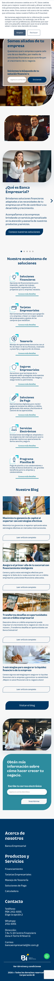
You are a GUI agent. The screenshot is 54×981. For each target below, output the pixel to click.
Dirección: (10, 930)
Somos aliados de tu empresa (25, 43)
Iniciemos (37, 80)
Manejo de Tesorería (16, 880)
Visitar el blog (27, 705)
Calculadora (11, 891)
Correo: (9, 942)
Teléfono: (10, 908)
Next (51, 201)
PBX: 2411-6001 (13, 911)
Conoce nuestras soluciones (24, 231)
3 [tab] (27, 251)
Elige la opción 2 (14, 914)
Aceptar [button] (19, 33)
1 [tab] (21, 251)
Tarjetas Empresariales (18, 874)
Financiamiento (14, 868)
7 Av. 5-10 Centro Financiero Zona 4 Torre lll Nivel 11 (20, 934)
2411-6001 (10, 923)
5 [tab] (33, 251)
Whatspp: (10, 920)
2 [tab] (24, 251)
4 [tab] (30, 251)
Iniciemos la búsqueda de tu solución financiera (23, 72)
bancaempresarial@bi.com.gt (22, 945)
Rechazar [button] (34, 33)
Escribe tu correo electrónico (25, 786)
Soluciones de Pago (15, 885)
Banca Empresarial (15, 845)
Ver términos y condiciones (27, 966)
